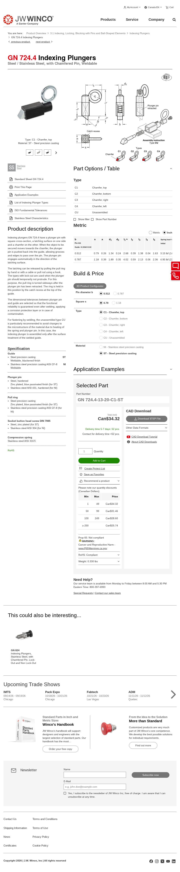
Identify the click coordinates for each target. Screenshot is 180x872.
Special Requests (83, 593)
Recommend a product (97, 480)
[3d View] (166, 77)
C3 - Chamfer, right (114, 324)
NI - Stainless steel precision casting (124, 347)
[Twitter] (162, 861)
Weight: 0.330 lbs (88, 561)
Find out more (143, 745)
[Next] (56, 152)
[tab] (29, 152)
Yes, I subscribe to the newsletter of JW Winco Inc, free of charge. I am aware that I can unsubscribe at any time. (116, 795)
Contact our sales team (108, 593)
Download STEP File (149, 418)
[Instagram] (157, 861)
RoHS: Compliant (88, 554)
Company (156, 19)
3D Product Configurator (90, 286)
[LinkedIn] (173, 861)
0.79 (106, 303)
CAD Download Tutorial (144, 436)
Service (132, 19)
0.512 (107, 293)
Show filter (84, 219)
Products (108, 19)
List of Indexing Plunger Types (31, 202)
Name (67, 769)
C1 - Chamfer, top (114, 312)
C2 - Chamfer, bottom (116, 318)
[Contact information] (175, 275)
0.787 (121, 293)
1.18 (118, 303)
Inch (169, 232)
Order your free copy (60, 749)
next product (43, 41)
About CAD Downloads (144, 441)
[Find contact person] (175, 266)
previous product (20, 41)
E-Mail (67, 781)
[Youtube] (168, 861)
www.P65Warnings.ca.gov (92, 548)
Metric (156, 232)
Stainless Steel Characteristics (31, 218)
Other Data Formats (137, 427)
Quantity (98, 451)
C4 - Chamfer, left (113, 331)
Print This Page (23, 187)
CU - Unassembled (114, 337)
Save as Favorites (94, 474)
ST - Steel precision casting (120, 353)
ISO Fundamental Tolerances (31, 210)
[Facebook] (151, 861)
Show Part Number (106, 219)
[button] (132, 7)
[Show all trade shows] (173, 693)
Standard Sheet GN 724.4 (29, 179)
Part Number (83, 393)
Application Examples (26, 194)
